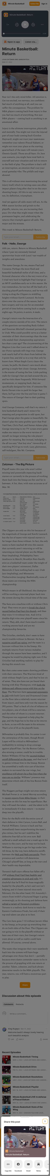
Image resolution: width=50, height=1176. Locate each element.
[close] (45, 1121)
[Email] (28, 1164)
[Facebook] (18, 1164)
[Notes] (38, 1164)
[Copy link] (8, 1164)
